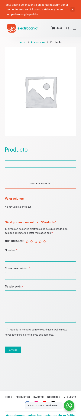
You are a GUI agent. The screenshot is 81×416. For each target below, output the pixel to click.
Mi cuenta (69, 397)
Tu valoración (14, 286)
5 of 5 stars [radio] (44, 241)
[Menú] (74, 28)
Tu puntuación (14, 241)
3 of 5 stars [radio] (36, 241)
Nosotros (53, 397)
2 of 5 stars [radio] (31, 241)
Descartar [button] (72, 9)
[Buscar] (67, 28)
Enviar (13, 349)
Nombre (11, 250)
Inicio (8, 397)
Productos (23, 397)
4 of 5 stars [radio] (40, 241)
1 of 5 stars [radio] (27, 241)
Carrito (38, 397)
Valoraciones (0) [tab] (40, 183)
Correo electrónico (17, 268)
